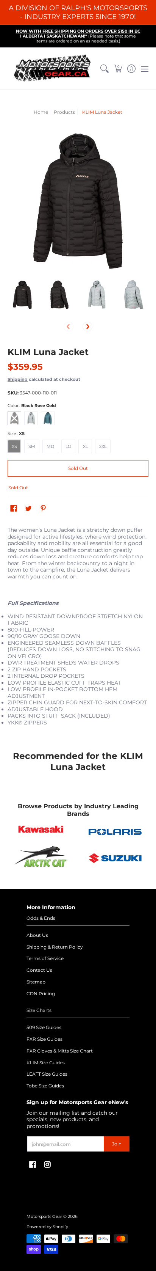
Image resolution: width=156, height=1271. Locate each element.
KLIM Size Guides (46, 1062)
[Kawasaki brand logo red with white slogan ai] (41, 832)
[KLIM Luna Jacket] (22, 295)
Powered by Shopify (47, 1226)
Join (117, 1144)
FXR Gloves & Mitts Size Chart (60, 1051)
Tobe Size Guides (45, 1086)
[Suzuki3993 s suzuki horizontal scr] (115, 858)
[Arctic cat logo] (41, 858)
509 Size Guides (44, 1027)
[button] (118, 68)
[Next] (87, 326)
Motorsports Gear (44, 1216)
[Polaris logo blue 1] (115, 832)
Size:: (16, 433)
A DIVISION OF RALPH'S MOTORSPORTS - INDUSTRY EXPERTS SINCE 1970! (78, 12)
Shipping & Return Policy (55, 947)
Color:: (32, 405)
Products (64, 112)
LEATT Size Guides (47, 1074)
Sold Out (78, 468)
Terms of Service (45, 958)
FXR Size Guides (44, 1039)
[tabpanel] (78, 631)
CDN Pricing (41, 993)
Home (41, 112)
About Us (37, 935)
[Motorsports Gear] (53, 68)
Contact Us (39, 970)
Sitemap (36, 982)
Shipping (18, 379)
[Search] (104, 68)
